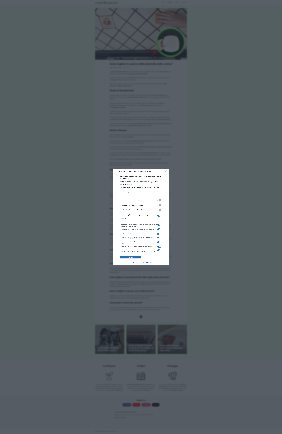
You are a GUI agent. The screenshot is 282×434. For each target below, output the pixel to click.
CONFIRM (130, 257)
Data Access (141, 262)
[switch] (159, 200)
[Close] (166, 171)
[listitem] (141, 197)
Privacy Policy (149, 262)
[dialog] (141, 217)
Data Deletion (133, 262)
